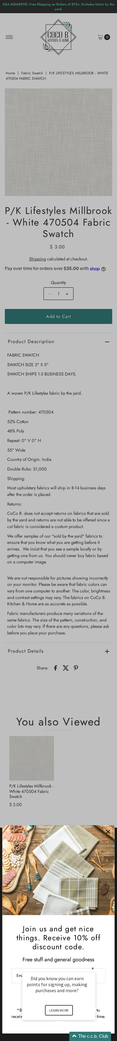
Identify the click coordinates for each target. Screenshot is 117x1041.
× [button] (93, 968)
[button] (66, 1036)
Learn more (59, 1010)
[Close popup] (108, 832)
